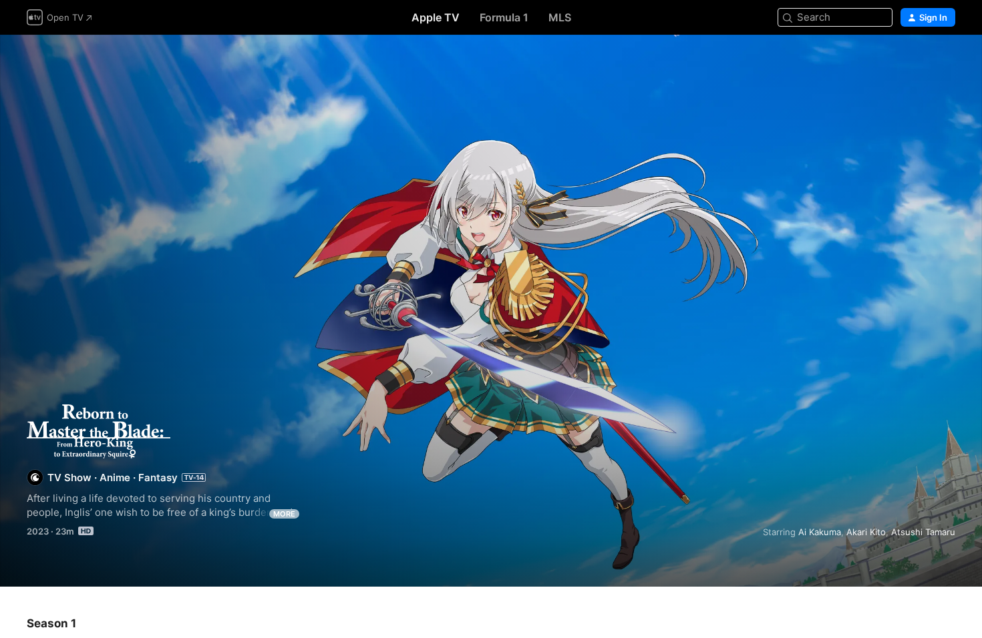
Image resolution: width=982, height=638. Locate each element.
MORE (284, 514)
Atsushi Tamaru (923, 532)
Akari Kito (866, 532)
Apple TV (436, 17)
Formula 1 (504, 17)
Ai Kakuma (819, 532)
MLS (559, 17)
